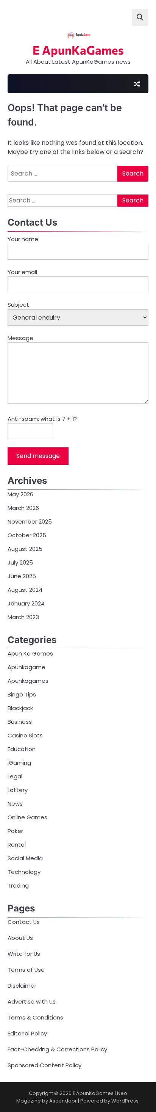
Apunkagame (26, 667)
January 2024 (26, 603)
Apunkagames (28, 681)
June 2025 (22, 576)
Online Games (27, 817)
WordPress (125, 1100)
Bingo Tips (22, 694)
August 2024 (25, 590)
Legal (15, 776)
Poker (15, 831)
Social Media (25, 858)
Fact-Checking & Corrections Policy (57, 1049)
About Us (20, 938)
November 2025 (30, 521)
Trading (18, 885)
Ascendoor (63, 1100)
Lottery (18, 790)
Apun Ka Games (30, 653)
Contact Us (24, 922)
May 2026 (20, 494)
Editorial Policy (27, 1033)
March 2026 (23, 508)
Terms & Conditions (35, 1017)
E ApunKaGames (78, 49)
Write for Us (24, 954)
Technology (24, 872)
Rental (17, 845)
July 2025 (20, 562)
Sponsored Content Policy (44, 1065)
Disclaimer (22, 986)
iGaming (19, 763)
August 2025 (25, 549)
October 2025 (27, 535)
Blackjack (20, 708)
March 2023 (23, 617)
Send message (38, 456)
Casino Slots (25, 735)
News (15, 804)
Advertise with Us (32, 1001)
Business (20, 722)
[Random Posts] (136, 83)
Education (22, 749)
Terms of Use (26, 970)
